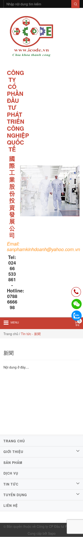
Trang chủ (10, 333)
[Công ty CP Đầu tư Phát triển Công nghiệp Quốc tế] (31, 37)
